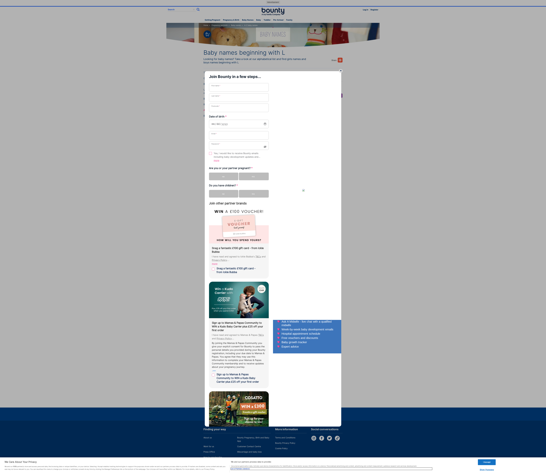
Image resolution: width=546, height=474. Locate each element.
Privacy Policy (219, 260)
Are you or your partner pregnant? (231, 168)
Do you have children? (223, 185)
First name (215, 86)
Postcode (215, 106)
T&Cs (258, 256)
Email (214, 134)
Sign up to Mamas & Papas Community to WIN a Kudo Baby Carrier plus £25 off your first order (238, 378)
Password (215, 144)
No (223, 177)
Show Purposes (487, 470)
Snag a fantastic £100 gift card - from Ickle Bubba (236, 270)
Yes (253, 177)
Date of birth (218, 116)
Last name (215, 96)
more (216, 160)
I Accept (487, 462)
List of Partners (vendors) (240, 469)
